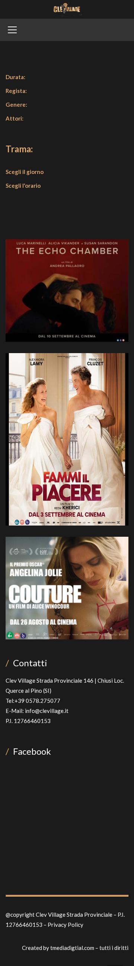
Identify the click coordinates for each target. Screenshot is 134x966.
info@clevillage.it (46, 710)
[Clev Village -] (67, 8)
